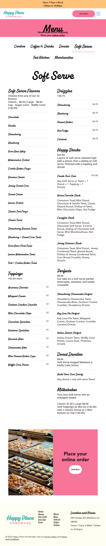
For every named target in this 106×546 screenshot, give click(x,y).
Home (40, 511)
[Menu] (98, 14)
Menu (56, 514)
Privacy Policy (50, 536)
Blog (56, 517)
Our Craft (42, 517)
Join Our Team (42, 521)
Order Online (57, 523)
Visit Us (57, 519)
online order (58, 35)
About (41, 514)
